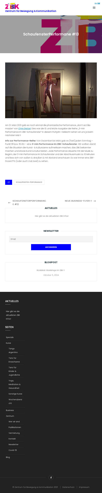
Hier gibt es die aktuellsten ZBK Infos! (52, 216)
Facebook (51, 477)
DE (98, 3)
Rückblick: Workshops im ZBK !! (51, 270)
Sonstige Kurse (15, 393)
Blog (8, 457)
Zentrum (10, 416)
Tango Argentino (13, 350)
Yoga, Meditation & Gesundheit (15, 384)
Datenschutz (68, 487)
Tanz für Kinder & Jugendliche (14, 371)
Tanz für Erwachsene (14, 360)
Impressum (84, 487)
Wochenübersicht (15, 401)
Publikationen (15, 427)
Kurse (8, 343)
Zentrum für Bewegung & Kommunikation (30, 11)
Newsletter (13, 444)
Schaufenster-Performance (29, 182)
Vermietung (14, 433)
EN (96, 3)
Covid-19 (13, 450)
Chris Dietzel (24, 128)
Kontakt (12, 438)
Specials (10, 337)
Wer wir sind (14, 421)
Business (10, 410)
